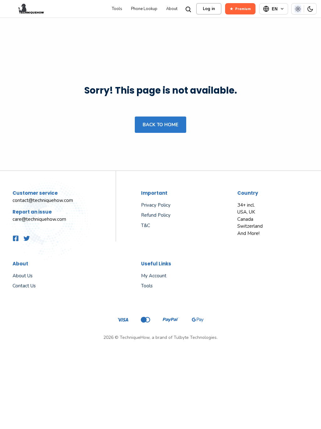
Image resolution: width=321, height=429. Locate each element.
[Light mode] (298, 8)
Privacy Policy (156, 205)
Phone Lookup (144, 9)
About (171, 9)
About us (23, 276)
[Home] (55, 8)
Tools (117, 9)
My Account (153, 276)
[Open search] (187, 9)
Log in (209, 9)
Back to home (160, 125)
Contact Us (24, 286)
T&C (145, 225)
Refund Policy (156, 215)
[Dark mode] (310, 8)
